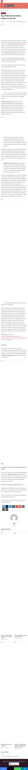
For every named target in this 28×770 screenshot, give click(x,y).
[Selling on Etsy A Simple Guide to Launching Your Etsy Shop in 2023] (21, 692)
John (4, 21)
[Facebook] (3, 506)
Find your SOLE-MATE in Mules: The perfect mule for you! (6, 636)
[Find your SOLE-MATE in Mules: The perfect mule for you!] (7, 583)
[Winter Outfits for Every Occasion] (7, 692)
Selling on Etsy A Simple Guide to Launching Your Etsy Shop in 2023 (20, 745)
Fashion (7, 10)
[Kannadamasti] (8, 6)
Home (3, 10)
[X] (7, 506)
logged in (9, 756)
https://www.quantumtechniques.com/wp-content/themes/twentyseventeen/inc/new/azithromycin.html (14, 338)
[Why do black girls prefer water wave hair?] (21, 583)
